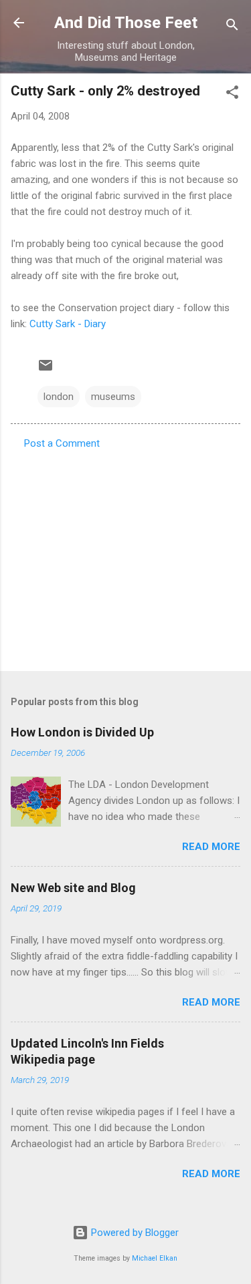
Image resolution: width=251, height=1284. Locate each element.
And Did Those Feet (125, 22)
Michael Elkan (154, 1258)
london (59, 397)
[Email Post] (45, 370)
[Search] (232, 27)
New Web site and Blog (73, 888)
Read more (211, 847)
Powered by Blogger (133, 1233)
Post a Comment (62, 443)
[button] (232, 94)
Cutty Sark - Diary (67, 324)
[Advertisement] (125, 556)
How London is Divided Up (82, 732)
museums (113, 397)
